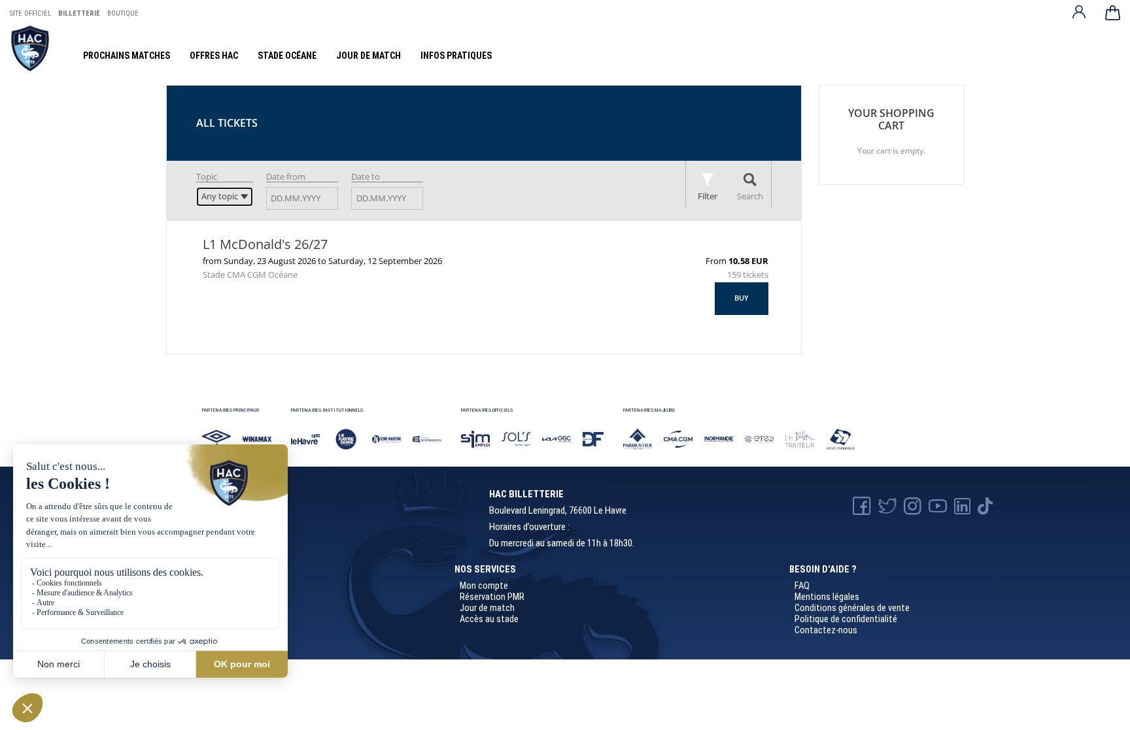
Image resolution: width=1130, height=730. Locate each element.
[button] (741, 298)
